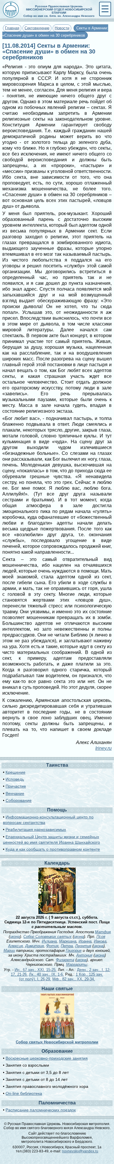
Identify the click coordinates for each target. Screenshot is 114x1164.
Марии (9, 950)
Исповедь (15, 779)
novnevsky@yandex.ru (80, 1151)
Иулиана (49, 941)
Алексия (15, 946)
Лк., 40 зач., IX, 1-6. (46, 974)
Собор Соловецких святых (47, 936)
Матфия (103, 932)
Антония (84, 955)
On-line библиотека (24, 1093)
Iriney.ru (103, 748)
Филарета (65, 960)
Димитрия (34, 946)
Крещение (15, 772)
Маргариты (76, 964)
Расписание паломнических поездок (41, 1110)
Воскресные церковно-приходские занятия (47, 1058)
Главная (12, 28)
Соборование (19, 800)
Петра (67, 946)
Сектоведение (37, 28)
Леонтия (83, 946)
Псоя (100, 936)
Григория (74, 950)
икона (15, 936)
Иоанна (85, 941)
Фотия (52, 946)
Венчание (15, 793)
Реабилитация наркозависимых (36, 829)
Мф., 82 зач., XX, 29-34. (73, 979)
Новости (62, 28)
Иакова (100, 941)
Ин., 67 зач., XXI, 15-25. (36, 970)
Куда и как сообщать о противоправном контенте (53, 849)
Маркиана (67, 941)
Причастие (16, 786)
